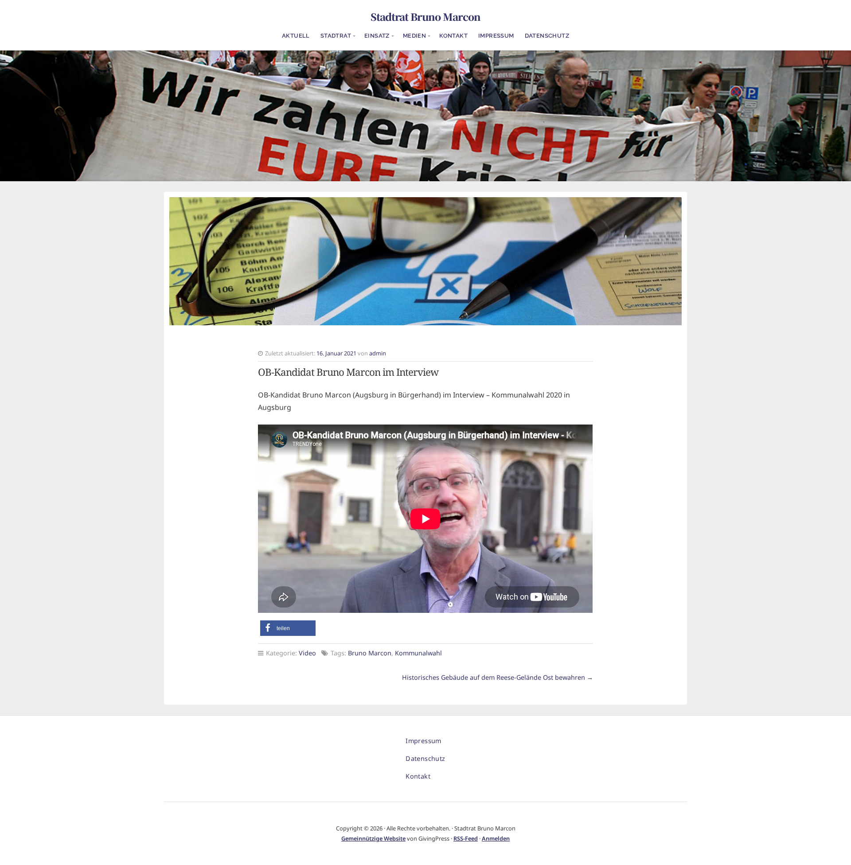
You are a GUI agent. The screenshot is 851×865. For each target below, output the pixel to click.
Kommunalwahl (418, 653)
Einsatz (377, 35)
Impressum (496, 35)
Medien (414, 35)
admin (377, 353)
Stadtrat (335, 35)
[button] (288, 628)
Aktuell (296, 35)
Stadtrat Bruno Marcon (425, 16)
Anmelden (496, 838)
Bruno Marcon (369, 653)
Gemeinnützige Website (373, 838)
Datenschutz (547, 35)
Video (307, 653)
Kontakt (453, 35)
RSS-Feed (465, 838)
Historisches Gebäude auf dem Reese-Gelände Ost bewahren (493, 677)
